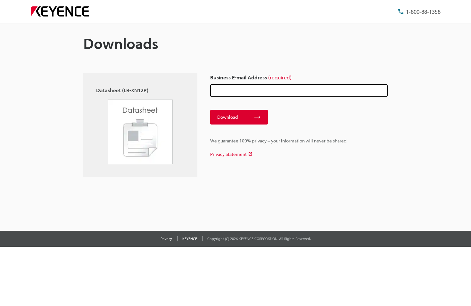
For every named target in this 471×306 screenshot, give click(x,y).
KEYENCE (189, 238)
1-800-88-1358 (423, 11)
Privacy (166, 238)
